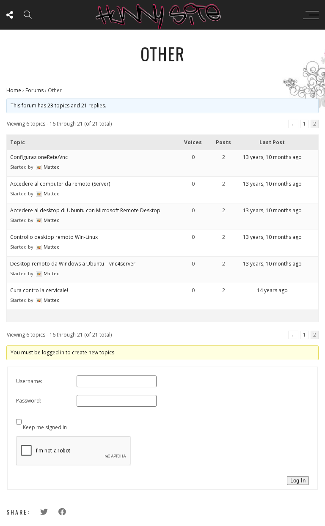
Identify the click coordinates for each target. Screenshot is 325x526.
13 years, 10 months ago (272, 157)
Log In (298, 480)
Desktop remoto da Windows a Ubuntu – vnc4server (72, 263)
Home (13, 90)
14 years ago (272, 290)
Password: (28, 400)
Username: (29, 381)
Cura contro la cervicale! (39, 290)
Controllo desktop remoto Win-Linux (54, 237)
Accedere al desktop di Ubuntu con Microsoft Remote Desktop (85, 210)
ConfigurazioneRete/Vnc (39, 157)
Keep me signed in (45, 427)
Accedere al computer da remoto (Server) (60, 183)
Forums (34, 90)
